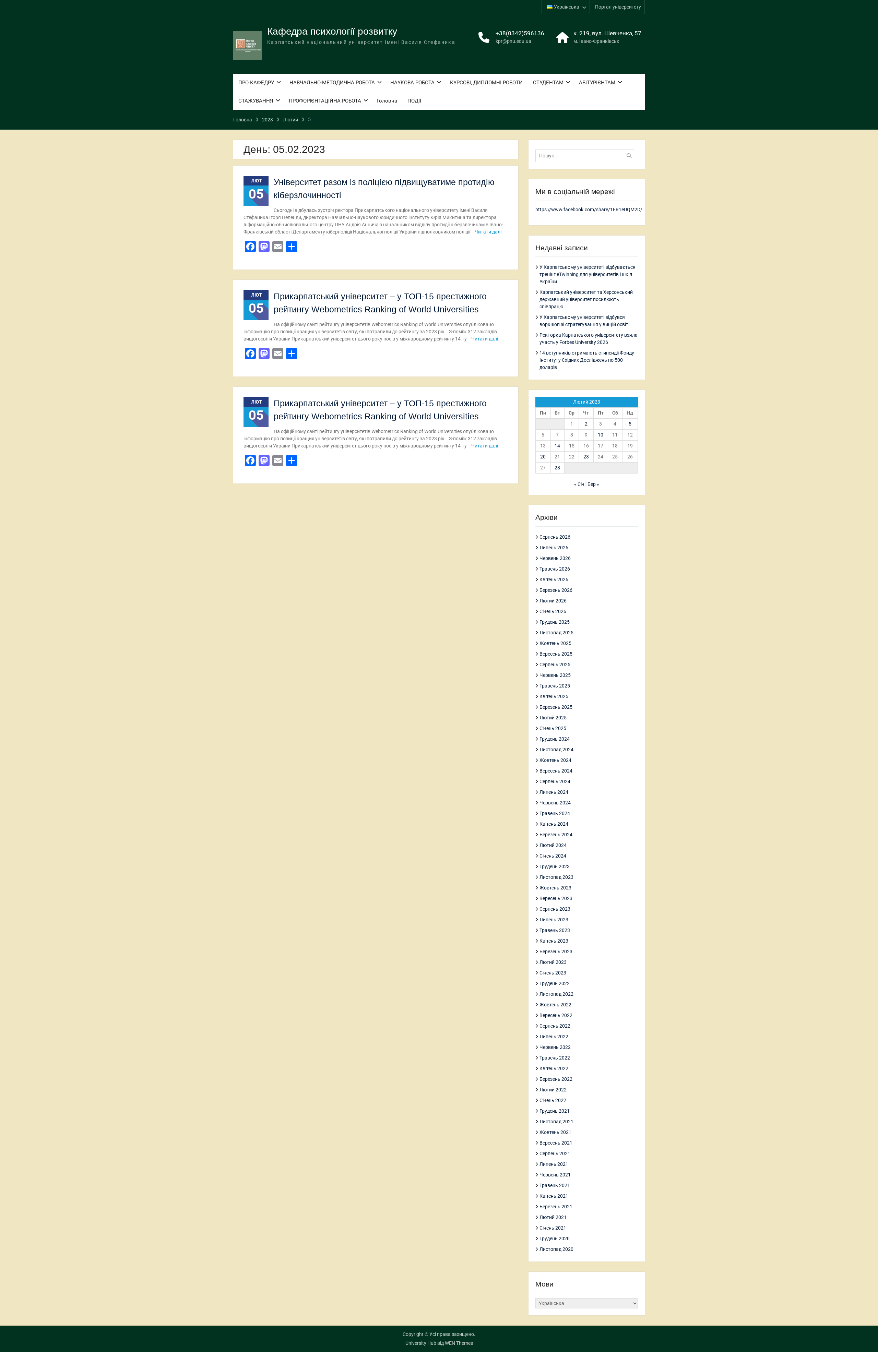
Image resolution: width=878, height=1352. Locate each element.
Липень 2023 (553, 919)
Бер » (593, 484)
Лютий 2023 (553, 962)
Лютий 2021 (553, 1217)
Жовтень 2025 (555, 643)
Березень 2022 (555, 1079)
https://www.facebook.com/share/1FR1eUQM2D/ (588, 209)
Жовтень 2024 (555, 760)
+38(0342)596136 (520, 33)
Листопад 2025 (556, 632)
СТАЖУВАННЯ (255, 101)
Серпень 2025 (554, 664)
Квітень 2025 (553, 696)
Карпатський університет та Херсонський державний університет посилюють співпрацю (586, 299)
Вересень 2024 (555, 771)
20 (543, 456)
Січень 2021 (552, 1228)
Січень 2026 (552, 611)
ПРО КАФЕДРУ (256, 83)
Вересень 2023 (555, 898)
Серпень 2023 (554, 909)
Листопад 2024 (556, 749)
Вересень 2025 (555, 654)
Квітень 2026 (553, 579)
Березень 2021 (555, 1206)
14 (557, 445)
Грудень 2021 (554, 1111)
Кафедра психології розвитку (332, 31)
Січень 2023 (552, 973)
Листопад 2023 (556, 877)
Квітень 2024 (553, 824)
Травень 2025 (554, 686)
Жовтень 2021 (555, 1132)
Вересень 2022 (555, 1015)
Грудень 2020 (554, 1238)
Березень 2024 (555, 834)
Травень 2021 (554, 1185)
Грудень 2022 (554, 983)
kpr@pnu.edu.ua (513, 41)
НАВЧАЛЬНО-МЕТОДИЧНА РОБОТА (332, 83)
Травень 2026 (554, 569)
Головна (387, 101)
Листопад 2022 (556, 994)
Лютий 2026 (553, 600)
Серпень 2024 (554, 781)
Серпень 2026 (554, 537)
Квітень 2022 (553, 1068)
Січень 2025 (552, 728)
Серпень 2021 (554, 1153)
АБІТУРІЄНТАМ (597, 83)
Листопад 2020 (556, 1249)
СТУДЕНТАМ (548, 83)
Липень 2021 (553, 1164)
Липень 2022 (553, 1036)
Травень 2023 (554, 930)
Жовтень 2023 (555, 887)
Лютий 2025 (553, 717)
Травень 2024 (554, 813)
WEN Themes (459, 1343)
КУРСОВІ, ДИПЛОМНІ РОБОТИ (486, 83)
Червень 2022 (555, 1047)
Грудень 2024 (554, 739)
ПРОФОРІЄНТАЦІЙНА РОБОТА (325, 101)
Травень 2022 (554, 1058)
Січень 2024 (552, 856)
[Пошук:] (586, 155)
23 (586, 456)
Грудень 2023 (554, 866)
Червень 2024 (555, 802)
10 (600, 435)
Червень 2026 (555, 558)
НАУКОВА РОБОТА (412, 83)
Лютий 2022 (553, 1089)
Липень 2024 (553, 792)
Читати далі (488, 232)
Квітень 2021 (553, 1196)
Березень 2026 (555, 590)
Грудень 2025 (554, 622)
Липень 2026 (553, 547)
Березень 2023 (555, 951)
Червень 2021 (555, 1174)
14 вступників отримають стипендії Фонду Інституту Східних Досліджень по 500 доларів (586, 360)
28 (557, 467)
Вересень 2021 (555, 1143)
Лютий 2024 (553, 845)
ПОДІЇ (414, 101)
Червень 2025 (555, 675)
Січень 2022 (552, 1100)
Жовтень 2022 (555, 1004)
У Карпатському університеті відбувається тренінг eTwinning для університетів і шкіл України (587, 274)
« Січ (579, 484)
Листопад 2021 (556, 1121)
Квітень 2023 (553, 941)
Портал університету (618, 7)
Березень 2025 (555, 707)
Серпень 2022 (554, 1026)
